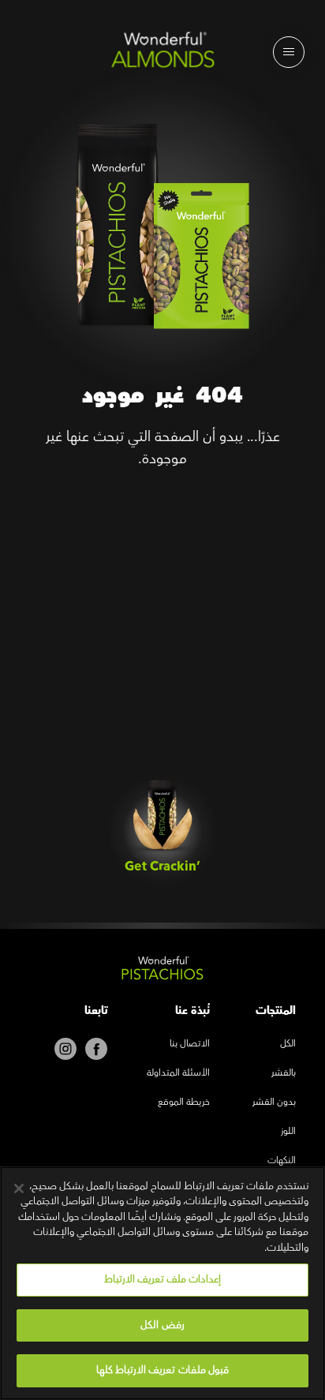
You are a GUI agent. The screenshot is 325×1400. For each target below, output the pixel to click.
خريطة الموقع (184, 1103)
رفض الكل (162, 1325)
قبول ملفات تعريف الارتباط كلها (162, 1370)
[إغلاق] (19, 1188)
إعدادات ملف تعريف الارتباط (162, 1279)
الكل (288, 1044)
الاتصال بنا (190, 1044)
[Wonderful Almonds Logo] (162, 54)
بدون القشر (274, 1103)
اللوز (288, 1132)
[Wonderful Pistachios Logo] (162, 971)
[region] (162, 1283)
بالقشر (283, 1073)
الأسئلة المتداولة (178, 1073)
